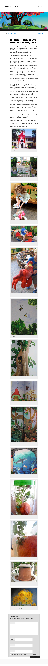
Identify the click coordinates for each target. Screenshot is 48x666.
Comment (13, 623)
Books (15, 30)
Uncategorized (20, 611)
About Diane (26, 30)
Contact (31, 30)
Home (5, 30)
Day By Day (10, 30)
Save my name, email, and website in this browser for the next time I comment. (23, 654)
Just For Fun (20, 30)
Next (43, 33)
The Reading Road (11, 6)
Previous (39, 33)
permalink (33, 611)
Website (12, 651)
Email (12, 645)
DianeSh (15, 33)
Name (12, 639)
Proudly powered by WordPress (24, 661)
